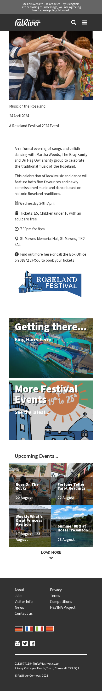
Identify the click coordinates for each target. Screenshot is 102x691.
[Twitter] (25, 644)
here (48, 254)
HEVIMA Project (63, 607)
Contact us (24, 613)
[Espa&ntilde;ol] (50, 628)
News (19, 607)
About (20, 590)
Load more (51, 552)
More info (64, 10)
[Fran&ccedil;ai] (29, 628)
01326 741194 (23, 663)
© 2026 (31, 676)
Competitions (61, 601)
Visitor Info (24, 601)
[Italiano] (39, 628)
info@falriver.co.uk (46, 663)
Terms (55, 595)
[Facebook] (32, 644)
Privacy (56, 590)
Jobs (18, 595)
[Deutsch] (19, 628)
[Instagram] (17, 644)
